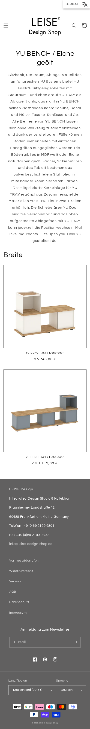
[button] (6, 25)
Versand (15, 581)
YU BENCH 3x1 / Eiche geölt (45, 352)
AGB (12, 591)
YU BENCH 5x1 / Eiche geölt (45, 457)
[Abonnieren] (75, 642)
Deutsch (66, 689)
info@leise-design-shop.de (30, 544)
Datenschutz (19, 602)
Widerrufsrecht (21, 571)
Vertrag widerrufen (24, 560)
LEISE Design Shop (48, 723)
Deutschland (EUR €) (27, 689)
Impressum (18, 612)
